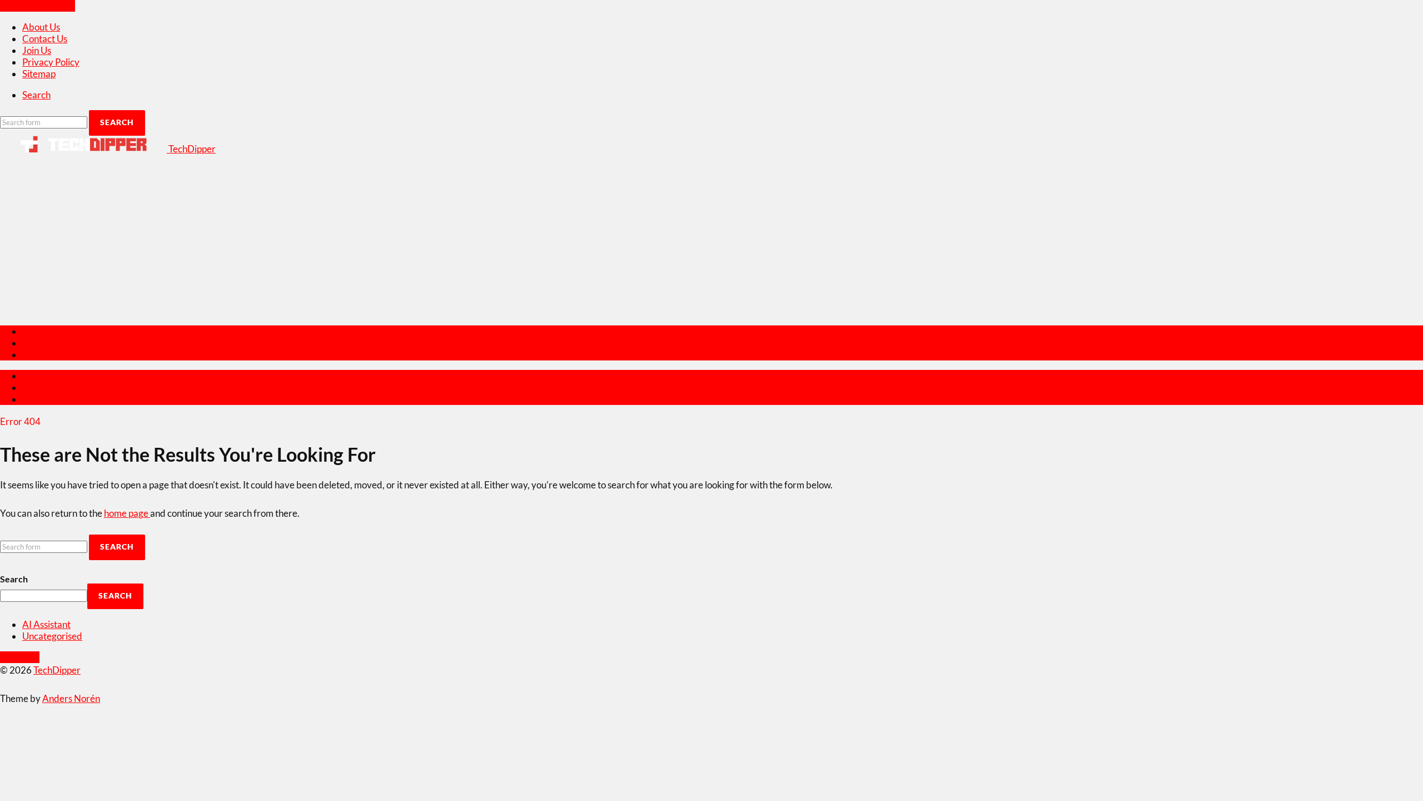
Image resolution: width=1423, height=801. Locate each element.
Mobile (36, 343)
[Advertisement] (711, 238)
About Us (41, 27)
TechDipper (57, 670)
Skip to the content (37, 6)
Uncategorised (52, 636)
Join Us (36, 50)
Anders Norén (71, 698)
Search (14, 578)
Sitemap (39, 74)
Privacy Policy (50, 62)
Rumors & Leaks (55, 354)
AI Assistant (46, 624)
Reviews (39, 331)
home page (127, 513)
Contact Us (44, 38)
